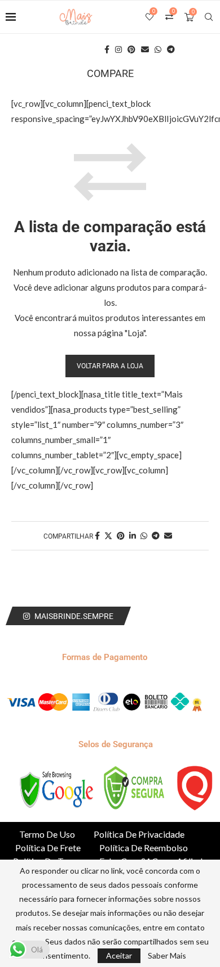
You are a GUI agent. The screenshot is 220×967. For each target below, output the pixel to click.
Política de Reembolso (143, 847)
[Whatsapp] (158, 49)
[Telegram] (171, 49)
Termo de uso (47, 834)
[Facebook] (106, 49)
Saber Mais (167, 956)
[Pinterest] (131, 49)
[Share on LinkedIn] (132, 535)
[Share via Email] (168, 535)
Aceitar (119, 955)
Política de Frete (48, 847)
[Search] (208, 17)
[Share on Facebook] (97, 535)
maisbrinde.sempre (73, 616)
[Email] (145, 49)
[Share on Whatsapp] (143, 535)
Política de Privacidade (139, 834)
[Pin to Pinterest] (121, 535)
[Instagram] (118, 49)
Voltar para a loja (110, 366)
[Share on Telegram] (156, 535)
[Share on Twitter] (108, 535)
